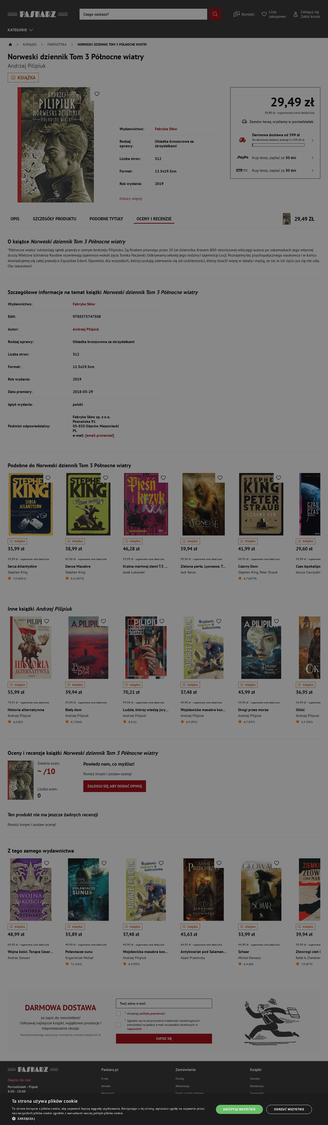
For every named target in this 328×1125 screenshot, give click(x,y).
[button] (110, 1118)
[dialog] (164, 1109)
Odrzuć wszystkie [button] (289, 1109)
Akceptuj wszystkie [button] (239, 1109)
